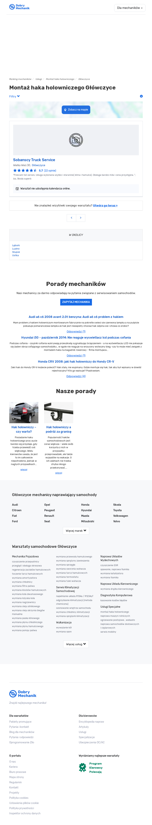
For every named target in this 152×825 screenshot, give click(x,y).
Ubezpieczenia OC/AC (92, 742)
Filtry (13, 96)
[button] (41, 803)
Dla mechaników (129, 8)
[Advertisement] (76, 46)
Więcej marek (74, 530)
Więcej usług (74, 644)
